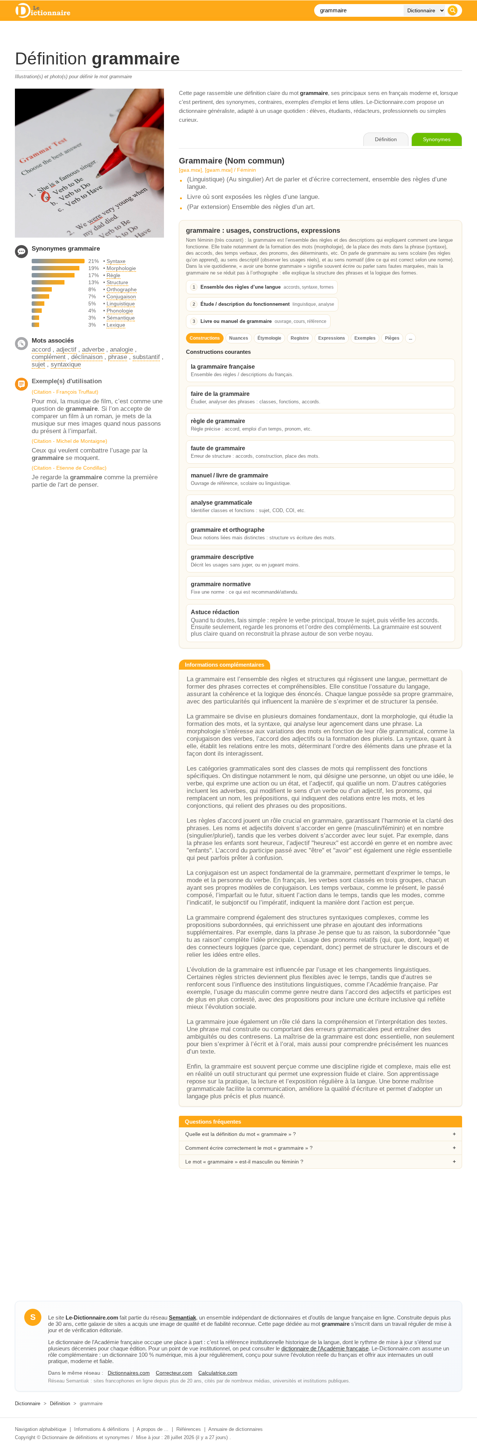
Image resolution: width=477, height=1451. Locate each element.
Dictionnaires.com (129, 1373)
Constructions (205, 338)
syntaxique (66, 364)
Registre (300, 338)
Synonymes (437, 139)
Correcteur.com (174, 1373)
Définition (60, 1403)
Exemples (365, 338)
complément (49, 357)
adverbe (93, 349)
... (410, 338)
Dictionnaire (27, 1403)
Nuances (238, 338)
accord (41, 349)
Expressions (331, 338)
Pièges (392, 338)
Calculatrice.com (217, 1373)
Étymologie (269, 338)
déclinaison (86, 357)
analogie (121, 349)
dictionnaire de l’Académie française (325, 1348)
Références (188, 1429)
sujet (38, 364)
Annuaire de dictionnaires (235, 1429)
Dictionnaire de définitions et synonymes (86, 1437)
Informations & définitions (101, 1429)
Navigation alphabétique (40, 1429)
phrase (117, 357)
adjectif (66, 349)
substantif (146, 357)
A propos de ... (152, 1429)
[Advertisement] (238, 1241)
